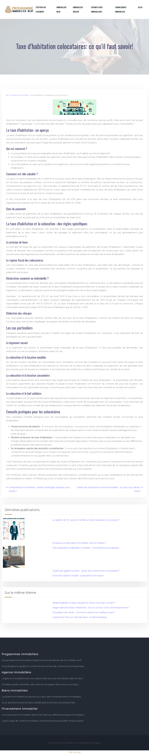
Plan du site (74, 752)
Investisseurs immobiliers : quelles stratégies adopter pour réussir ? (39, 489)
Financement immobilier (121, 9)
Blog (140, 7)
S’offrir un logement (41, 9)
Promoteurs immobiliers (97, 9)
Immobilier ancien (78, 9)
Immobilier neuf (61, 9)
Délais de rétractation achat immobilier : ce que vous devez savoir (108, 489)
